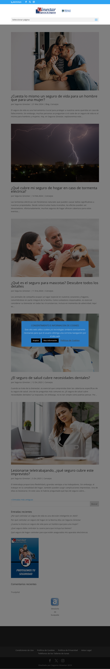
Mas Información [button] (50, 340)
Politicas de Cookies (70, 340)
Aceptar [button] (36, 340)
